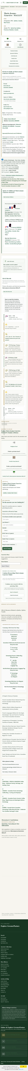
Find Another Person (14, 63)
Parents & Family (14, 50)
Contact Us (3, 992)
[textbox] (11, 564)
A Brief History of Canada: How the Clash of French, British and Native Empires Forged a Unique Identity (14, 741)
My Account (3, 998)
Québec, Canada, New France (10, 493)
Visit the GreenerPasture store (10, 764)
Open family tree (7, 106)
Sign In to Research (14, 592)
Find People (3, 937)
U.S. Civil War (4, 967)
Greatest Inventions (5, 975)
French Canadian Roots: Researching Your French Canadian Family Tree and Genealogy (13, 701)
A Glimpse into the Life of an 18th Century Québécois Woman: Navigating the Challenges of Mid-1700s (14, 180)
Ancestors (12, 6)
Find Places (3, 939)
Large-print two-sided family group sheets (14, 468)
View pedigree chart (8, 108)
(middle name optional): (12, 516)
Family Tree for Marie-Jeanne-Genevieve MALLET (14, 476)
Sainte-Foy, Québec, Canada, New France (13, 231)
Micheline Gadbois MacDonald (14, 175)
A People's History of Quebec (10, 696)
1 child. (11, 142)
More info (21, 1069)
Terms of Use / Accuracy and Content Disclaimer (10, 1061)
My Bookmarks (4, 1000)
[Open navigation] (21, 2)
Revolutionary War (5, 966)
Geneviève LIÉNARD (8, 87)
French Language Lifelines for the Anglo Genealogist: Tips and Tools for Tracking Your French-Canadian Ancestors (13, 714)
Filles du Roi (3, 950)
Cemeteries (3, 941)
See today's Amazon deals (9, 772)
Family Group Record (14, 461)
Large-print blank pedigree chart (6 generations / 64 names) (14, 453)
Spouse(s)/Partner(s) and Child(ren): (12, 133)
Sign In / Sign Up (5, 1001)
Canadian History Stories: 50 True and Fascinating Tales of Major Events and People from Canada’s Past (12, 748)
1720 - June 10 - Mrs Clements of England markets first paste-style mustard (13, 338)
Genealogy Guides (5, 984)
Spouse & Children (14, 53)
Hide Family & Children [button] (8, 197)
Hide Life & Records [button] (7, 291)
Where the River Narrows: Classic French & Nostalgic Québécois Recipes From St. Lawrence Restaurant (13, 728)
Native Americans (5, 949)
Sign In (25, 2)
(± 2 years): (8, 533)
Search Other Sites (14, 61)
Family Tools (14, 58)
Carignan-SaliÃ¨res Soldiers (7, 954)
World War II (4, 971)
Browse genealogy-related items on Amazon (12, 768)
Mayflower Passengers (6, 958)
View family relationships (9, 99)
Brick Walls (3, 988)
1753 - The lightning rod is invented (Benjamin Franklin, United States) (13, 385)
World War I (3, 969)
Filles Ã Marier (4, 952)
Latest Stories (4, 981)
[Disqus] (14, 856)
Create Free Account (14, 595)
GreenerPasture (5, 6)
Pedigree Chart (14, 446)
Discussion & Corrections (14, 66)
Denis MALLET (7, 85)
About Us (3, 990)
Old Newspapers (4, 983)
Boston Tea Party (4, 964)
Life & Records (14, 56)
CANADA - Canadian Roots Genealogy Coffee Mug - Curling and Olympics (12, 791)
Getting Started (4, 986)
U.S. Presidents (4, 973)
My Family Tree (4, 943)
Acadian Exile (4, 956)
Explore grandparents (9, 93)
